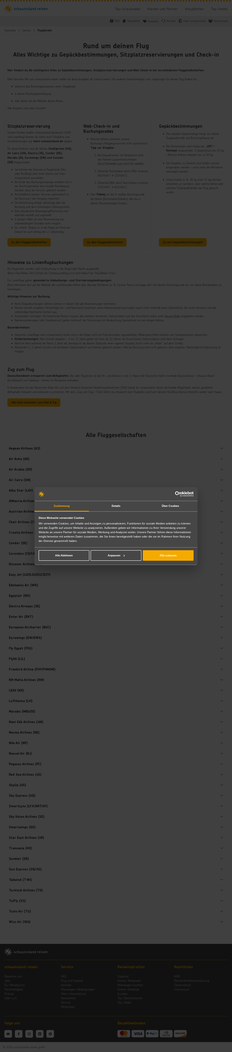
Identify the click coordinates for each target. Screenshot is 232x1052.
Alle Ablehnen (64, 555)
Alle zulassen (168, 555)
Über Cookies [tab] (170, 505)
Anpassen (114, 555)
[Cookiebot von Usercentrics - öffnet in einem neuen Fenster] (178, 494)
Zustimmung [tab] (62, 505)
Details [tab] (116, 505)
